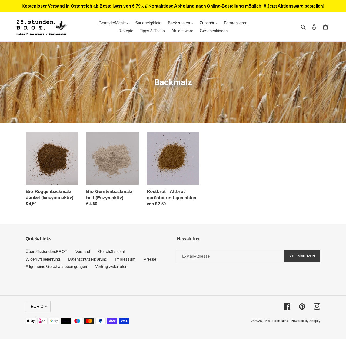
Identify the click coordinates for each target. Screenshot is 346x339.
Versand (82, 251)
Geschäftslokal (111, 251)
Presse (150, 259)
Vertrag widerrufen (111, 266)
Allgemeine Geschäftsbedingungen (56, 266)
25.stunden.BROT (277, 321)
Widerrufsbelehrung (43, 259)
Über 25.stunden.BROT (46, 251)
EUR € (37, 306)
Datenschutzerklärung (87, 259)
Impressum (125, 259)
